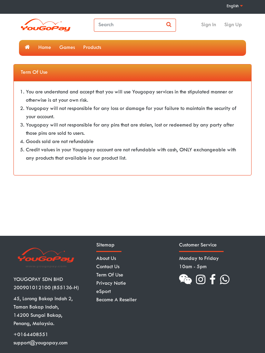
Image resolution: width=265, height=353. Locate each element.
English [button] (233, 6)
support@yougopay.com (40, 343)
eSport (103, 292)
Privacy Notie (111, 283)
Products (92, 48)
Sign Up (233, 25)
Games (67, 48)
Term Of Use (109, 275)
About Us (106, 258)
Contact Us (107, 267)
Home (44, 48)
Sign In (208, 25)
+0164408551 (30, 335)
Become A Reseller (116, 300)
